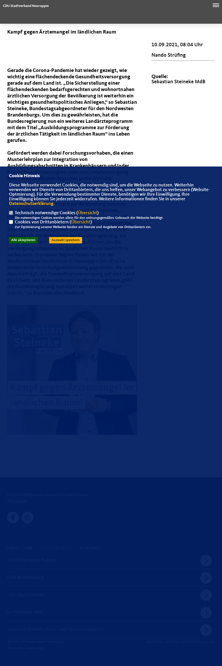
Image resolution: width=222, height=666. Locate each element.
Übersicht (87, 213)
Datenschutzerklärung (31, 203)
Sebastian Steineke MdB (178, 81)
